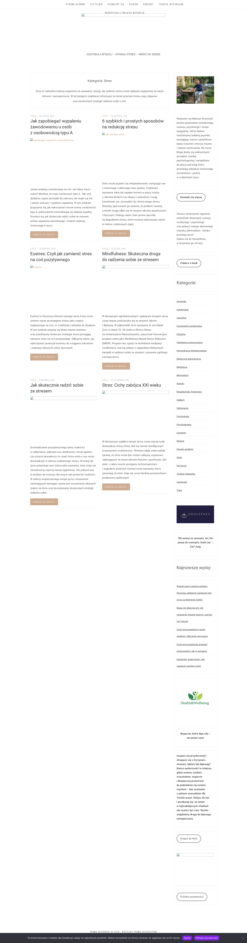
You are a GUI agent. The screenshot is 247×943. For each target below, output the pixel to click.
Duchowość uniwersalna (189, 326)
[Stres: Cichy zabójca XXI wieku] (135, 413)
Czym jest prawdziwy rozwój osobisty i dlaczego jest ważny (192, 632)
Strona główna (75, 4)
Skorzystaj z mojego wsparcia (125, 12)
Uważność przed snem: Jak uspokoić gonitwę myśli (191, 662)
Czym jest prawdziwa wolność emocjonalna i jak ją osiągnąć (192, 647)
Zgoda (187, 937)
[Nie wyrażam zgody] (242, 938)
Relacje (180, 441)
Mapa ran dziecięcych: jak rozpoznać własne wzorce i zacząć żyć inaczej (194, 615)
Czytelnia (96, 4)
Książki (133, 4)
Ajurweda (181, 301)
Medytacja (182, 367)
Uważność (182, 482)
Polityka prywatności (192, 896)
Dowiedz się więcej (44, 234)
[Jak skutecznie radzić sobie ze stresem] (63, 419)
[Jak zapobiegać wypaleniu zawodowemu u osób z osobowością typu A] (63, 161)
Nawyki (180, 383)
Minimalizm (182, 375)
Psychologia (183, 416)
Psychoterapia (184, 424)
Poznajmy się (116, 4)
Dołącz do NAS (188, 838)
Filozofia (181, 334)
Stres (33, 115)
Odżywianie (182, 408)
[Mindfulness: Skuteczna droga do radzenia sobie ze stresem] (135, 288)
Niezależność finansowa (189, 391)
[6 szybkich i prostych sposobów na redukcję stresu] (135, 155)
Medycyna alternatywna (189, 359)
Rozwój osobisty (185, 449)
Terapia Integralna (171, 4)
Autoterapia (183, 309)
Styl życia (181, 465)
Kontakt (148, 4)
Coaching (181, 318)
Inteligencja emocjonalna (189, 342)
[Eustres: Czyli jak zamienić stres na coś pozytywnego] (63, 288)
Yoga (179, 490)
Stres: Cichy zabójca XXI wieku (131, 385)
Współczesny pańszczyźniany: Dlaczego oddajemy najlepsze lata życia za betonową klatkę (194, 593)
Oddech (180, 400)
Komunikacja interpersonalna (192, 350)
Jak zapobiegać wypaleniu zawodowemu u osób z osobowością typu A (55, 126)
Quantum (181, 433)
